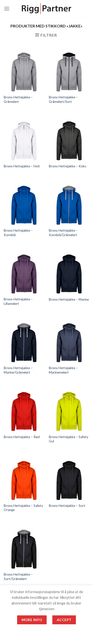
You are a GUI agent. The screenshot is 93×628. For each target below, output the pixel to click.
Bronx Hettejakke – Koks (67, 166)
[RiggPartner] (46, 8)
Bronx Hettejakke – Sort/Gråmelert (18, 576)
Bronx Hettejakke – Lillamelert (18, 301)
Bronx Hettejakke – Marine (69, 299)
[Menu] (7, 8)
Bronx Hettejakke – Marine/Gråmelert (18, 370)
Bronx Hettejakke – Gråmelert (18, 99)
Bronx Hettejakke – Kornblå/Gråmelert (63, 232)
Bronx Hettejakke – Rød (22, 437)
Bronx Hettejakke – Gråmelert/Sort (63, 99)
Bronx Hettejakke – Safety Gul (68, 439)
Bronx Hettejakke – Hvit (22, 166)
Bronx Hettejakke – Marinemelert (63, 370)
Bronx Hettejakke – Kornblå (18, 232)
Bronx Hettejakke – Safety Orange (23, 508)
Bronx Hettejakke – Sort (67, 506)
